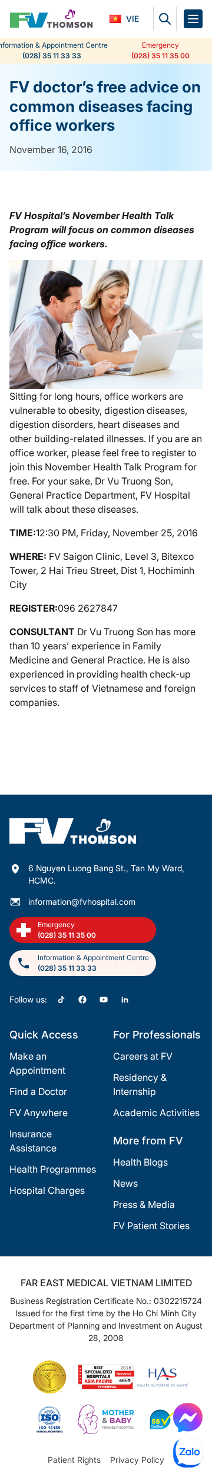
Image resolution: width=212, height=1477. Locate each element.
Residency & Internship (140, 1084)
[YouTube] (103, 999)
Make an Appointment (37, 1063)
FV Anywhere (38, 1112)
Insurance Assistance (33, 1141)
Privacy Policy (137, 1460)
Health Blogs (140, 1162)
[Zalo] (188, 1453)
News (125, 1183)
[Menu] (193, 18)
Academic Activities (156, 1112)
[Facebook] (82, 999)
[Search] (165, 19)
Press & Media (144, 1204)
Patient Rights (74, 1460)
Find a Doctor (38, 1091)
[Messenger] (188, 1417)
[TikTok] (61, 999)
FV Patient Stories (151, 1226)
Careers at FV (143, 1056)
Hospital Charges (47, 1190)
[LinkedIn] (124, 999)
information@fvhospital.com (81, 902)
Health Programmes (52, 1169)
